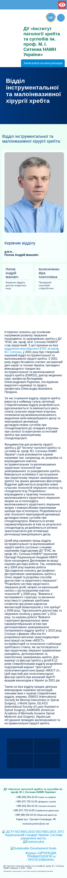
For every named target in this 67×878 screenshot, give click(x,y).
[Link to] (61, 18)
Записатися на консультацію (43, 63)
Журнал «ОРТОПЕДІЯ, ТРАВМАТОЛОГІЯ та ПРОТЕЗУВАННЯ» (41, 856)
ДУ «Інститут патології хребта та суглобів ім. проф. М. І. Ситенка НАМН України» (10, 28)
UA (51, 17)
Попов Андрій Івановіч (21, 254)
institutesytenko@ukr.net (35, 823)
